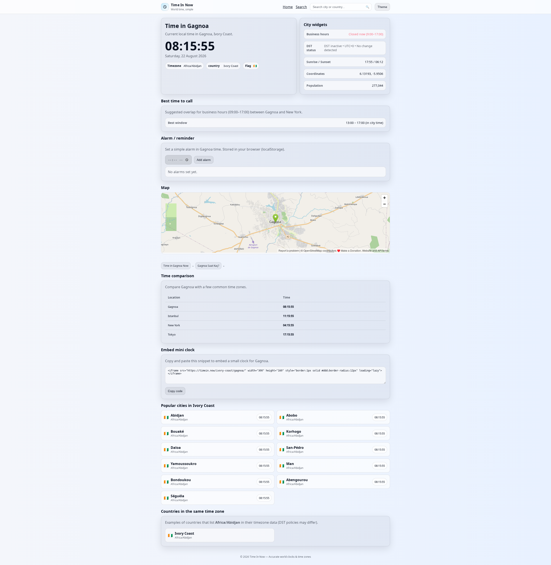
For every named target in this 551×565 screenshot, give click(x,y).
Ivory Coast (231, 66)
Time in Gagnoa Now (175, 266)
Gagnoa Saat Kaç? (208, 266)
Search (301, 7)
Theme (382, 7)
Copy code (175, 391)
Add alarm (204, 160)
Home (288, 7)
